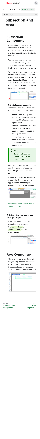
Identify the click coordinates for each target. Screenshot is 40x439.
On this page (8, 14)
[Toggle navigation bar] (3, 3)
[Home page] (4, 9)
